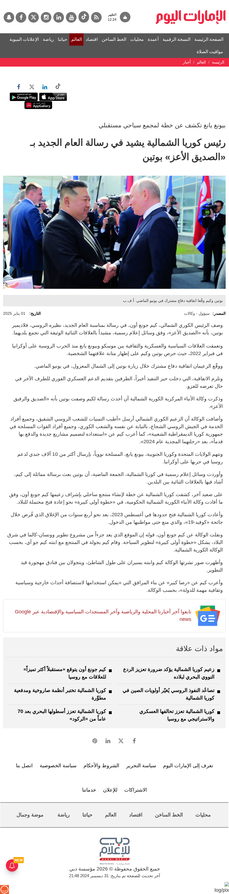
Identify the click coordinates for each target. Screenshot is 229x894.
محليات (137, 39)
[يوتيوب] (71, 17)
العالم (76, 39)
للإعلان (110, 790)
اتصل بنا (24, 765)
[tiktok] (83, 17)
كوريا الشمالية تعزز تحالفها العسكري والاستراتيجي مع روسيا (176, 715)
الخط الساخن (114, 39)
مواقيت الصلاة (210, 51)
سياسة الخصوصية (58, 765)
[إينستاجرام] (46, 17)
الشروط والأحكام (101, 765)
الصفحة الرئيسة (208, 39)
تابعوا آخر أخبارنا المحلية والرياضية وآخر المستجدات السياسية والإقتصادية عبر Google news (103, 615)
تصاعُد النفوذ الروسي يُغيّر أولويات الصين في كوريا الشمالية (168, 694)
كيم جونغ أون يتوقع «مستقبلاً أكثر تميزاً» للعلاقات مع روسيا (64, 673)
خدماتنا (89, 790)
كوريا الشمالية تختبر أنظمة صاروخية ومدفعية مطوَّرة (60, 694)
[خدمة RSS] (96, 17)
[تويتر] (33, 17)
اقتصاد (92, 39)
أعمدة (153, 39)
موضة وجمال (30, 815)
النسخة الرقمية (176, 39)
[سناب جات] (9, 17)
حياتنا (62, 39)
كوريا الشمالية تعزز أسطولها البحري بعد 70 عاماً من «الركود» (62, 715)
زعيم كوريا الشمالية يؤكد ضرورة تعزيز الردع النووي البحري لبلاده (168, 673)
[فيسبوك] (21, 17)
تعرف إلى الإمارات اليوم (188, 765)
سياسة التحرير (141, 765)
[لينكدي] (58, 17)
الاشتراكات (135, 790)
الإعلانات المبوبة (24, 39)
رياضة (48, 39)
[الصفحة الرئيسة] (191, 3)
